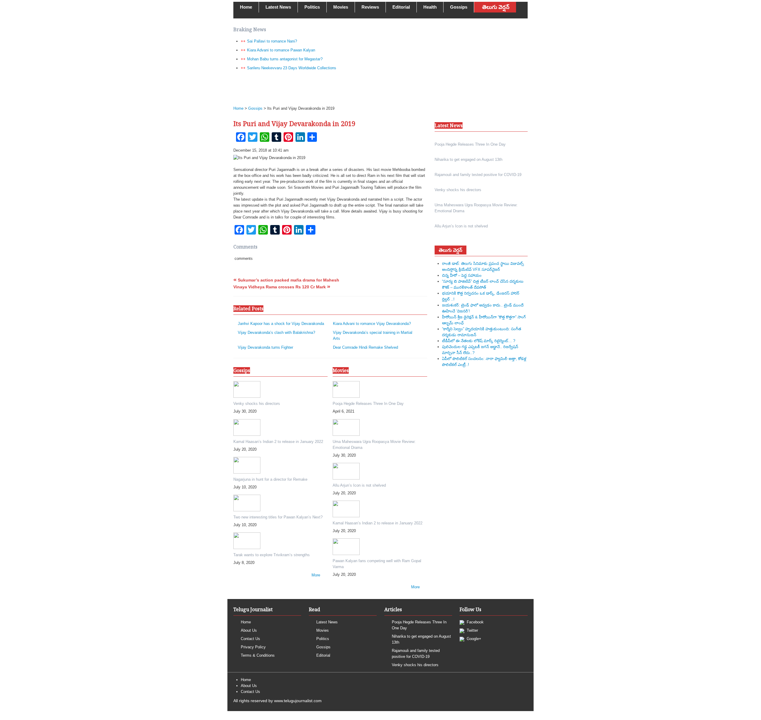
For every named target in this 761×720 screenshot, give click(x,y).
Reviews (370, 7)
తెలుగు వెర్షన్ (496, 7)
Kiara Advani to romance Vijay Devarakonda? (372, 323)
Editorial (401, 7)
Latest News (278, 7)
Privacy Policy (253, 647)
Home (246, 7)
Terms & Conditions (258, 655)
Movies (340, 7)
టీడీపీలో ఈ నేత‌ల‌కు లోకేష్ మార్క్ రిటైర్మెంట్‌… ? (478, 341)
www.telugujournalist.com (298, 700)
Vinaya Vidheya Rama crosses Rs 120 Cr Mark (281, 286)
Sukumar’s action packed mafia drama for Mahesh (286, 280)
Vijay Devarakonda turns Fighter (265, 347)
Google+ (473, 638)
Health (430, 7)
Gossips (458, 7)
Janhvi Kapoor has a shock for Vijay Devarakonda (281, 323)
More (316, 575)
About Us (249, 630)
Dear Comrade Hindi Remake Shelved (365, 347)
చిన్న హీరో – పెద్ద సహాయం (462, 275)
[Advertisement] (377, 88)
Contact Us (250, 638)
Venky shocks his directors (415, 665)
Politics (312, 7)
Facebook (475, 622)
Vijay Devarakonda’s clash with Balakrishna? (276, 332)
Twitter (472, 630)
